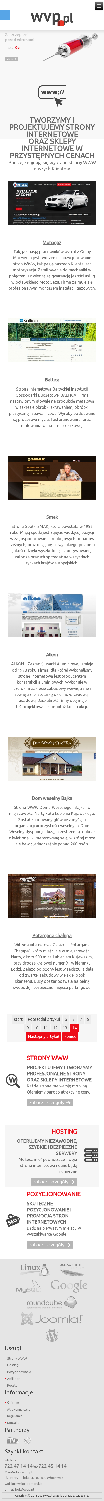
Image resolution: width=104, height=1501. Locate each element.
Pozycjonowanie (19, 1372)
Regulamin (14, 1416)
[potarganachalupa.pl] (52, 917)
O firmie (13, 1402)
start (18, 1019)
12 (55, 1028)
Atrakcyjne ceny (18, 1409)
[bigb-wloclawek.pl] (52, 361)
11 (45, 1028)
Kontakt (13, 1422)
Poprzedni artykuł (44, 1019)
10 (36, 1028)
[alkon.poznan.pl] (52, 636)
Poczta (12, 1385)
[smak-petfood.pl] (52, 499)
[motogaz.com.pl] (52, 224)
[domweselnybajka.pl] (52, 780)
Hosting (13, 1365)
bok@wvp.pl (24, 1489)
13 (65, 1028)
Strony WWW (17, 1358)
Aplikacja (13, 1378)
